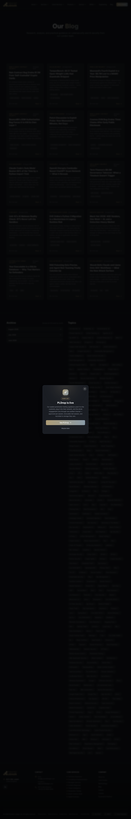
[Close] (85, 389)
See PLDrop (64, 423)
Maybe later (66, 428)
